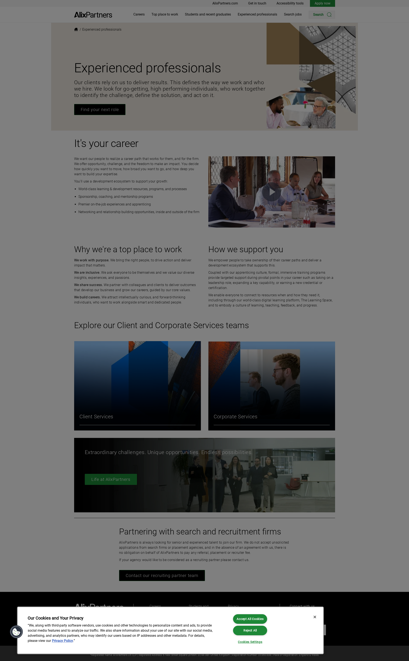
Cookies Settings (250, 642)
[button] (16, 632)
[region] (170, 630)
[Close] (315, 617)
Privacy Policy (62, 641)
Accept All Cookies (250, 619)
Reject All (250, 630)
